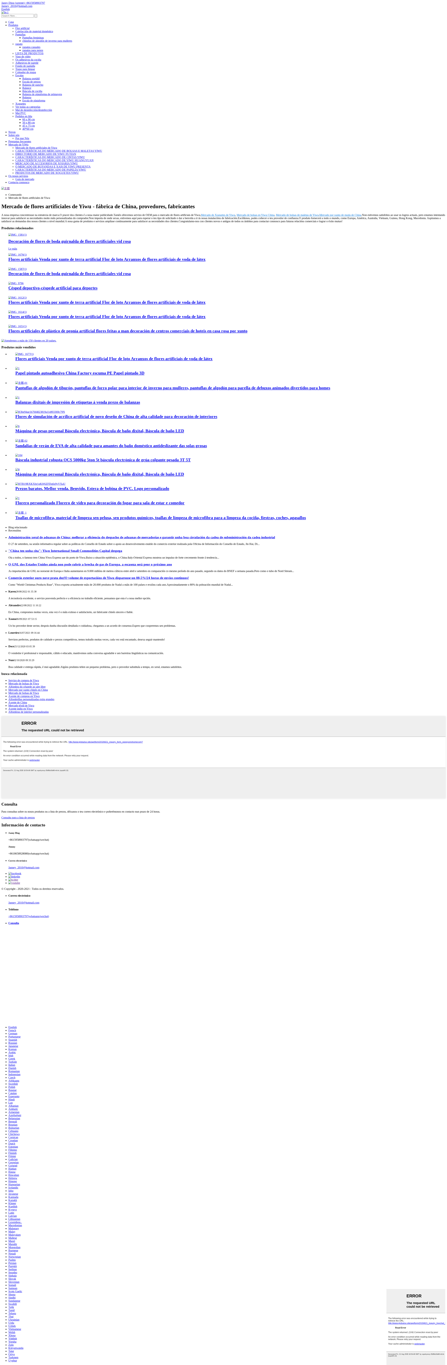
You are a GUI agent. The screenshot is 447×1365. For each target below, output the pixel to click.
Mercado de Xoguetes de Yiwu (218, 214)
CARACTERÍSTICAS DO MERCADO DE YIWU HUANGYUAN (54, 160)
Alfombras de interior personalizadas (28, 711)
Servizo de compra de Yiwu (23, 680)
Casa (11, 21)
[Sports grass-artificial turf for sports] (16, 283)
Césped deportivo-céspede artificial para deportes (52, 288)
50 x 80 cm (28, 122)
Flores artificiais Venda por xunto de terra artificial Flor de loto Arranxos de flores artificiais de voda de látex (107, 259)
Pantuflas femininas (33, 37)
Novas (12, 132)
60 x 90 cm (28, 119)
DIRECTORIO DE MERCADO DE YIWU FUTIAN (45, 154)
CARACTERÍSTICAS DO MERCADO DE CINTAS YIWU (50, 157)
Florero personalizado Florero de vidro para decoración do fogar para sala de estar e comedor (100, 503)
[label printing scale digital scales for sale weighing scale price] (17, 397)
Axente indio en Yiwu (20, 708)
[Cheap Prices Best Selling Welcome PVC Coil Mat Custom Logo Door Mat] (40, 483)
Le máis (12, 248)
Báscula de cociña (32, 91)
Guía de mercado (24, 179)
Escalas (19, 75)
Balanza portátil (31, 78)
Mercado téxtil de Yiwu (21, 705)
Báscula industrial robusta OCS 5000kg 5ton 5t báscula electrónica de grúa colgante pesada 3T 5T (103, 460)
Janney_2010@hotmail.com (23, 867)
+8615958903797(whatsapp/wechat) (28, 916)
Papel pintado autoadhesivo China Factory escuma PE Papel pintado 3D (79, 373)
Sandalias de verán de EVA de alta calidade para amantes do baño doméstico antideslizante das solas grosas (111, 445)
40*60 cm (27, 128)
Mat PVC (20, 113)
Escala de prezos (31, 81)
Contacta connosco (18, 182)
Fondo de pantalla (25, 65)
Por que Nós (22, 138)
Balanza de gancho (32, 84)
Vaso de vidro (23, 56)
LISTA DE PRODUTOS (29, 53)
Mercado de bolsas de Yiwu (23, 683)
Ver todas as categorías (27, 106)
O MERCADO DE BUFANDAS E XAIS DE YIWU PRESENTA (53, 166)
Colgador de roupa (25, 72)
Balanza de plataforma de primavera (42, 94)
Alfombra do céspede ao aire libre (27, 686)
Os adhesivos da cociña (28, 59)
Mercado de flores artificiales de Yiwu (36, 147)
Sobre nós (13, 135)
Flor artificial (22, 28)
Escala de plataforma (33, 100)
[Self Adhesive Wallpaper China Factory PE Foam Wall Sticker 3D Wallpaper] (17, 368)
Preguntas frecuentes (19, 141)
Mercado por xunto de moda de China (340, 214)
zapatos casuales (31, 47)
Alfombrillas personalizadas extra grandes (31, 699)
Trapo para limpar (25, 69)
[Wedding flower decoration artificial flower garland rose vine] (17, 234)
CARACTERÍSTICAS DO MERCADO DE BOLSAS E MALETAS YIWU (58, 150)
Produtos (13, 25)
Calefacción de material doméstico (34, 31)
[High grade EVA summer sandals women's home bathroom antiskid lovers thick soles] (21, 440)
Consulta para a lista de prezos (18, 817)
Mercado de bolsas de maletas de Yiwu (297, 214)
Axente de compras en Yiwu (24, 696)
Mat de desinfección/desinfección (33, 109)
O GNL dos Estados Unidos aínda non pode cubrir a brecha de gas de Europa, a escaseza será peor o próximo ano (90, 564)
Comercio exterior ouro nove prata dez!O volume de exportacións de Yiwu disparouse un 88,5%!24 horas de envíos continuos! (98, 578)
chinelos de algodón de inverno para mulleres (47, 40)
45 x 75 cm (28, 125)
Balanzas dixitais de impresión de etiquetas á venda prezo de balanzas (77, 402)
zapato (19, 43)
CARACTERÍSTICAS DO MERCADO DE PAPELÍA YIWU (50, 169)
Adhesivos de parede (26, 62)
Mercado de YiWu (18, 144)
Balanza (26, 97)
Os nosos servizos (18, 176)
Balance (26, 87)
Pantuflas (20, 34)
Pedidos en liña (23, 116)
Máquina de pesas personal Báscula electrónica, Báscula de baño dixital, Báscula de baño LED (99, 431)
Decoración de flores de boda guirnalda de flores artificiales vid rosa (69, 241)
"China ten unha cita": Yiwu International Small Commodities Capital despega (65, 551)
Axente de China (17, 702)
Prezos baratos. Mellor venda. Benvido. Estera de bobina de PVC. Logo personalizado (92, 488)
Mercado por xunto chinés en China (28, 689)
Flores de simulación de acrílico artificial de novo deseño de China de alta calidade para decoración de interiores (116, 416)
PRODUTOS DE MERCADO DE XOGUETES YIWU (47, 172)
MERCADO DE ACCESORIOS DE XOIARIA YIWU (46, 163)
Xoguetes (20, 103)
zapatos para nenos (32, 50)
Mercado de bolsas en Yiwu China (255, 214)
